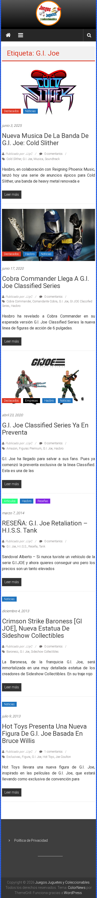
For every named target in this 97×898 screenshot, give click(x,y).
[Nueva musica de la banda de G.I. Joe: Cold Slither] (48, 92)
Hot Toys (48, 757)
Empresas (31, 400)
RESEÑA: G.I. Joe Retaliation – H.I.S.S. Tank (45, 526)
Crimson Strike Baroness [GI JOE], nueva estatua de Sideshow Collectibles (42, 628)
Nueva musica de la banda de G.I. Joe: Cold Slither (45, 139)
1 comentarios (53, 751)
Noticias (30, 111)
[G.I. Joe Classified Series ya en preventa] (48, 381)
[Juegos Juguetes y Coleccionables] (48, 13)
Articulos (10, 501)
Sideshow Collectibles (45, 651)
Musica (38, 159)
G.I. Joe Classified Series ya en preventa (45, 428)
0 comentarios (53, 154)
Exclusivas (13, 757)
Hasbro (30, 254)
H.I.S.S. (22, 546)
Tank (42, 546)
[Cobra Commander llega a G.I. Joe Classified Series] (48, 235)
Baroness (12, 651)
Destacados (11, 111)
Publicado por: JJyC (18, 154)
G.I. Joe (27, 159)
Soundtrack (52, 159)
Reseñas (43, 501)
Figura (26, 757)
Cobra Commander (18, 301)
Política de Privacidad (31, 840)
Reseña (33, 546)
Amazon (11, 448)
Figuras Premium (30, 448)
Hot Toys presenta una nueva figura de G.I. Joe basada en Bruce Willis (44, 733)
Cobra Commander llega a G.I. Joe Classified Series (45, 282)
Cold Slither (13, 159)
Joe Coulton (63, 757)
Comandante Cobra (44, 301)
